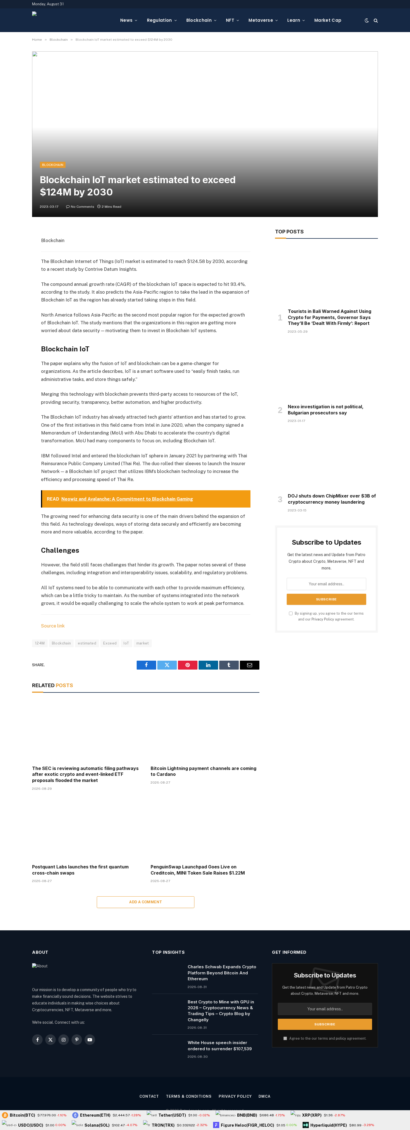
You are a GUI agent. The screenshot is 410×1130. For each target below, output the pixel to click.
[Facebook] (12, 247)
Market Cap (327, 20)
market (142, 643)
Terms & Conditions (188, 1096)
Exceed (110, 643)
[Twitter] (12, 261)
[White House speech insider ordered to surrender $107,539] (167, 1049)
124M (40, 643)
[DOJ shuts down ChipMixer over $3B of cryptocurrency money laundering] (326, 460)
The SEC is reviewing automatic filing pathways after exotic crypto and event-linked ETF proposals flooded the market (85, 774)
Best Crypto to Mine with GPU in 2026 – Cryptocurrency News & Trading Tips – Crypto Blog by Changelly (221, 1010)
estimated (87, 643)
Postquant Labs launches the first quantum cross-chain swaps (80, 870)
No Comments (82, 207)
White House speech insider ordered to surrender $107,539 (220, 1045)
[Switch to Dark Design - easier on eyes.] (366, 20)
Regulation (159, 20)
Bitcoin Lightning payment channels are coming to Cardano (203, 771)
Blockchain (199, 20)
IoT (126, 643)
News (126, 20)
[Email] (12, 304)
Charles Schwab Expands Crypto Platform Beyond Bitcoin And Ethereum (222, 972)
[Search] (375, 20)
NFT (230, 20)
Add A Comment (145, 902)
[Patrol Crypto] (71, 20)
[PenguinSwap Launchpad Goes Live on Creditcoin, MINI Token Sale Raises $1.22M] (205, 828)
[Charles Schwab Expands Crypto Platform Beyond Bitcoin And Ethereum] (167, 973)
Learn (293, 20)
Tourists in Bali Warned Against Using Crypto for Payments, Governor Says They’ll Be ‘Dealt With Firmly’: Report (329, 317)
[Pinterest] (12, 289)
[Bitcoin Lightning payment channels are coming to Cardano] (205, 730)
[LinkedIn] (12, 275)
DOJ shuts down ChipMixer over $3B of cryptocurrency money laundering (332, 499)
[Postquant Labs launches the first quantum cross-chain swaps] (86, 828)
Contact (149, 1096)
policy (341, 1038)
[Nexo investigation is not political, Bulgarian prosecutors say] (326, 370)
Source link (53, 626)
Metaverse (261, 20)
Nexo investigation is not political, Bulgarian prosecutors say (325, 410)
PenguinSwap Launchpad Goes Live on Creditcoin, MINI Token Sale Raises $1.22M (198, 870)
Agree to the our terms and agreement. (327, 1038)
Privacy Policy (323, 619)
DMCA (265, 1096)
